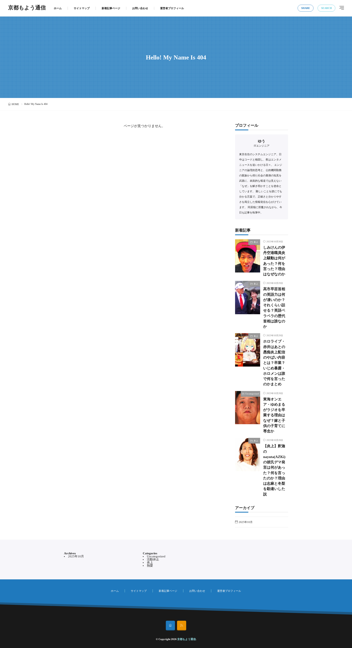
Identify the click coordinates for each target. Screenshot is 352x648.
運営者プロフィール (172, 8)
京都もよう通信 (27, 8)
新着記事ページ (111, 8)
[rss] (181, 625)
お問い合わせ (140, 8)
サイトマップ (82, 8)
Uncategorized (252, 393)
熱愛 (150, 565)
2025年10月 (246, 522)
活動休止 (153, 559)
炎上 (256, 242)
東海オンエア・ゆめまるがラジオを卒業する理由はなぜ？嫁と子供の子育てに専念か (274, 415)
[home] (170, 625)
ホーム (58, 8)
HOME (15, 104)
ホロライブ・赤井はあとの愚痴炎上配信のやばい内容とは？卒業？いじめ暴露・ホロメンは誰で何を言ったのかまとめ (274, 362)
